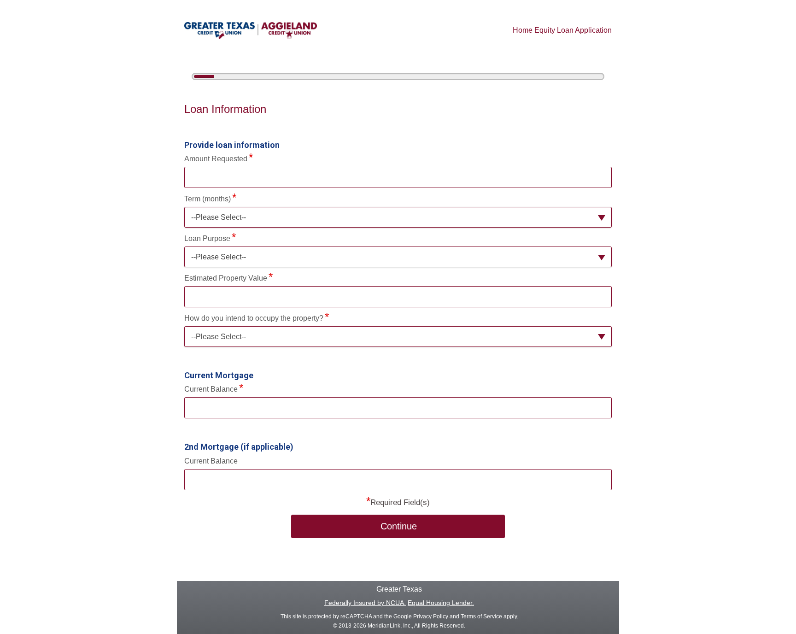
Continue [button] (398, 526)
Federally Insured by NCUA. (365, 602)
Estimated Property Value (225, 278)
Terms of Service (481, 616)
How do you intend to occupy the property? (253, 318)
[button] (398, 217)
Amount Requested (215, 159)
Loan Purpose (207, 238)
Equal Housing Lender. (441, 602)
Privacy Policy (430, 616)
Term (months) (207, 199)
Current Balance (211, 389)
